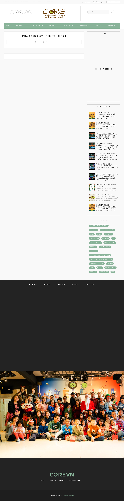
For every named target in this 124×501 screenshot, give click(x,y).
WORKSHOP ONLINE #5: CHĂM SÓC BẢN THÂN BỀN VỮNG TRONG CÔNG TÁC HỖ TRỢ (107, 167)
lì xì (113, 238)
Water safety (110, 267)
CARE (92, 234)
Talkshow (94, 251)
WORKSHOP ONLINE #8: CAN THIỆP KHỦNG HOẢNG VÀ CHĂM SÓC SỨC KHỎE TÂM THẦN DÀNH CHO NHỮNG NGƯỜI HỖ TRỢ (106, 137)
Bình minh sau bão (107, 230)
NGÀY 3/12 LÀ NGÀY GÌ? (104, 195)
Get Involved (85, 26)
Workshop (104, 272)
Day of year (94, 238)
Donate (98, 26)
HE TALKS (105, 238)
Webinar (93, 272)
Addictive (93, 230)
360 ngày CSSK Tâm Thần (99, 226)
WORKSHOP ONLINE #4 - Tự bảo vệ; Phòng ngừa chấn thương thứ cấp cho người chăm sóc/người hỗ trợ (107, 177)
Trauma (110, 263)
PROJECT (93, 246)
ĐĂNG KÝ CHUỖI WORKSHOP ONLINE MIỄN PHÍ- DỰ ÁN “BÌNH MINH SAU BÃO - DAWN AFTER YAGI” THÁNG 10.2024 (106, 208)
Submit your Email (113, 2)
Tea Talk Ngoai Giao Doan (100, 255)
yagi (113, 272)
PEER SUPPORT (109, 242)
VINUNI (99, 267)
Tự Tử (92, 267)
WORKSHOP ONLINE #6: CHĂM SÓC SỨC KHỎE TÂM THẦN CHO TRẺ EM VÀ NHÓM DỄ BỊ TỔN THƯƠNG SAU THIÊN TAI (106, 157)
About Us (18, 26)
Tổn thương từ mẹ (97, 263)
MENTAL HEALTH (95, 242)
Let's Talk (52, 26)
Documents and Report (74, 480)
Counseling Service (36, 26)
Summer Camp (105, 246)
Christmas (108, 234)
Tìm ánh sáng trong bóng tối (101, 259)
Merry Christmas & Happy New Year (106, 185)
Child (99, 234)
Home (8, 26)
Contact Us (110, 26)
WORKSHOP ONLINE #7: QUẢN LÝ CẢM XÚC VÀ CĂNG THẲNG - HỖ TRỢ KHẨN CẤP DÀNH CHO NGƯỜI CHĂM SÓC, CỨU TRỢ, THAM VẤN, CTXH (103, 148)
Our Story (43, 480)
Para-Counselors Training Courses (44, 35)
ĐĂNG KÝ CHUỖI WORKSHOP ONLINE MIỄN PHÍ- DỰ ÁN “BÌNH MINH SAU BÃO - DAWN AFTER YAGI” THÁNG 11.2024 (106, 126)
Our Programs (68, 26)
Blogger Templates (69, 495)
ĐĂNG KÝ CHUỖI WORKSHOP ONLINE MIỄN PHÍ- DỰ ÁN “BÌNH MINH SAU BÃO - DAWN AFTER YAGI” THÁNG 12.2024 (106, 116)
